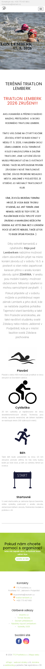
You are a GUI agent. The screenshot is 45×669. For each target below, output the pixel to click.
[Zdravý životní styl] (4, 8)
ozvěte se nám (22, 559)
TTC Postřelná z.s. (20, 655)
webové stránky (20, 662)
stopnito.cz (23, 615)
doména (35, 662)
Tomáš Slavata (23, 618)
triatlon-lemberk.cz (24, 598)
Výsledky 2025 (24, 627)
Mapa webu (34, 655)
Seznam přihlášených (24, 621)
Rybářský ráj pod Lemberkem (23, 624)
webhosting (10, 665)
